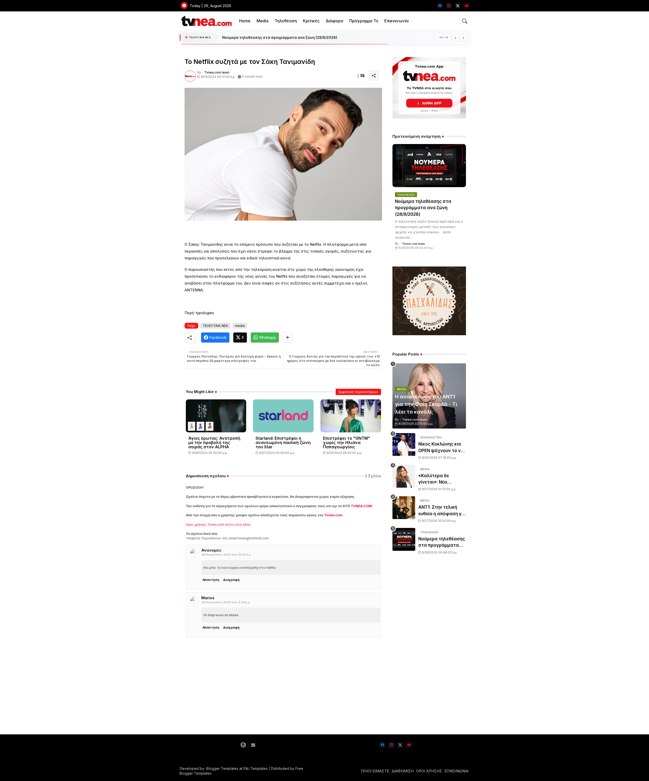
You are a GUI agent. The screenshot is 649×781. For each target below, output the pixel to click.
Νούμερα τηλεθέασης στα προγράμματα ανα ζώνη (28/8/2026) (423, 208)
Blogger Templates (222, 768)
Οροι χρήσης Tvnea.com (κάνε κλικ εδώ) (218, 524)
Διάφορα (334, 20)
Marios (207, 597)
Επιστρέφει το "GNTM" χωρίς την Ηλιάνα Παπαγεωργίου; (346, 442)
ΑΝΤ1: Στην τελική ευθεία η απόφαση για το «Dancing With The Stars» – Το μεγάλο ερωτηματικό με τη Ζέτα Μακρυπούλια (442, 511)
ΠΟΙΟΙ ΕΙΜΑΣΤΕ (375, 771)
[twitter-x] (458, 6)
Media (262, 20)
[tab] (245, 20)
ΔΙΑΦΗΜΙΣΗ (402, 771)
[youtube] (466, 6)
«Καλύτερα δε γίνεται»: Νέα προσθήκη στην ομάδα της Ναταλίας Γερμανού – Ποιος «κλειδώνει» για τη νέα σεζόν (441, 479)
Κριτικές (311, 20)
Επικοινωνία (396, 20)
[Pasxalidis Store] (429, 334)
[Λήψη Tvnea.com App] (429, 87)
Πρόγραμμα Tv (363, 20)
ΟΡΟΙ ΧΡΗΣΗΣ (429, 771)
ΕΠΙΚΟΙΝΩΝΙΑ (456, 771)
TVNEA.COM (361, 506)
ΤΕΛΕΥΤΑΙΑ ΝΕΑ (215, 326)
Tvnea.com (333, 515)
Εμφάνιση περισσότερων (358, 392)
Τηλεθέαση (286, 20)
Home (244, 20)
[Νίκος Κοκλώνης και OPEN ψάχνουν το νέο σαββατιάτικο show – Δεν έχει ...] (403, 444)
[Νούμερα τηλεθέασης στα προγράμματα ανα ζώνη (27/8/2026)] (403, 539)
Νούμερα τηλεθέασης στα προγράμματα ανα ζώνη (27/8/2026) (441, 542)
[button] (465, 21)
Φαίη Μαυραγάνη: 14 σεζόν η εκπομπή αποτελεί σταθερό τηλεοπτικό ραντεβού (294, 38)
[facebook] (440, 6)
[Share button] (288, 337)
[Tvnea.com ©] (205, 21)
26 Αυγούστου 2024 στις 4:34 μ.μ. (226, 602)
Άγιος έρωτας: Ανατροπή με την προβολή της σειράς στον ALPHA (214, 442)
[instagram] (449, 6)
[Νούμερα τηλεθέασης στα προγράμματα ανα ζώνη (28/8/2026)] (429, 165)
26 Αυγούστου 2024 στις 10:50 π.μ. (226, 554)
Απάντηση (211, 580)
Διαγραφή (231, 580)
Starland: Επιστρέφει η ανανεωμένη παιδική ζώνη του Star (283, 442)
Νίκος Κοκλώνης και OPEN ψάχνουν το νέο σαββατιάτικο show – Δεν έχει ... (442, 447)
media (240, 326)
